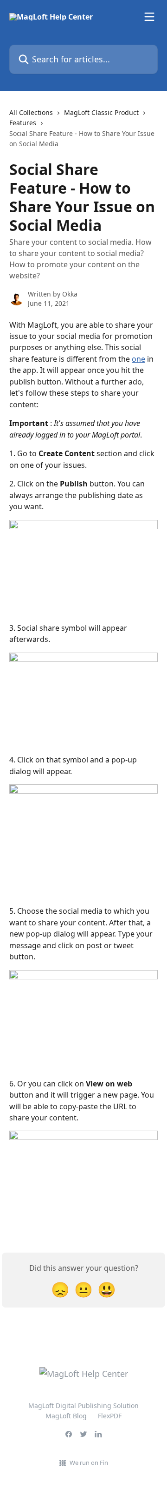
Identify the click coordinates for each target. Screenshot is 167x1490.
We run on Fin (89, 1462)
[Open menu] (149, 16)
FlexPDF (110, 1415)
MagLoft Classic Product (101, 112)
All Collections (31, 112)
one (138, 359)
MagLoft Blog (66, 1415)
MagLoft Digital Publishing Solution (83, 1405)
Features (22, 122)
